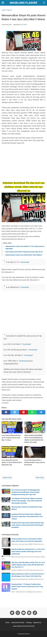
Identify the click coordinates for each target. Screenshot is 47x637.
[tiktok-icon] (35, 613)
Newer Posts (7, 477)
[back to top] (42, 632)
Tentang (29, 622)
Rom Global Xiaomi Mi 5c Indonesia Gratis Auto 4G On (24, 252)
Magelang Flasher (23, 2)
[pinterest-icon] (29, 613)
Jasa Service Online (17, 622)
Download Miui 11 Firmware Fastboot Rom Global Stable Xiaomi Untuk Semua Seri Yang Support (27, 586)
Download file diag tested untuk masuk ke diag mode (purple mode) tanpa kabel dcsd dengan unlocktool (27, 525)
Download (25, 262)
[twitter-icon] (12, 613)
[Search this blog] (44, 3)
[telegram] (41, 412)
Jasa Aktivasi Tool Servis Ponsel (23, 626)
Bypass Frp (37, 622)
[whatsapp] (32, 412)
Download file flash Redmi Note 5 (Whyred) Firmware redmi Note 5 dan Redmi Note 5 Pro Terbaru (27, 516)
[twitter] (14, 412)
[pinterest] (23, 412)
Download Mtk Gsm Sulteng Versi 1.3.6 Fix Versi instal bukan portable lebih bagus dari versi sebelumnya (28, 551)
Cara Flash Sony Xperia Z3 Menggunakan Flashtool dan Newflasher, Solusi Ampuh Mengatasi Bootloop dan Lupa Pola (25, 492)
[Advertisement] (23, 165)
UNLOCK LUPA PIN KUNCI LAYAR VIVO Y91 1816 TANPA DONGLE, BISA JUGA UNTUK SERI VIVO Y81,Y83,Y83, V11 (28, 565)
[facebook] (6, 412)
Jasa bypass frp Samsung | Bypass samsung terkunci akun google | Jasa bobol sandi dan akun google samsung (26, 501)
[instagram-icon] (18, 613)
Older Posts (40, 477)
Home (7, 622)
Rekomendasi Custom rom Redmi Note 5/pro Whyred (23, 255)
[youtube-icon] (23, 613)
